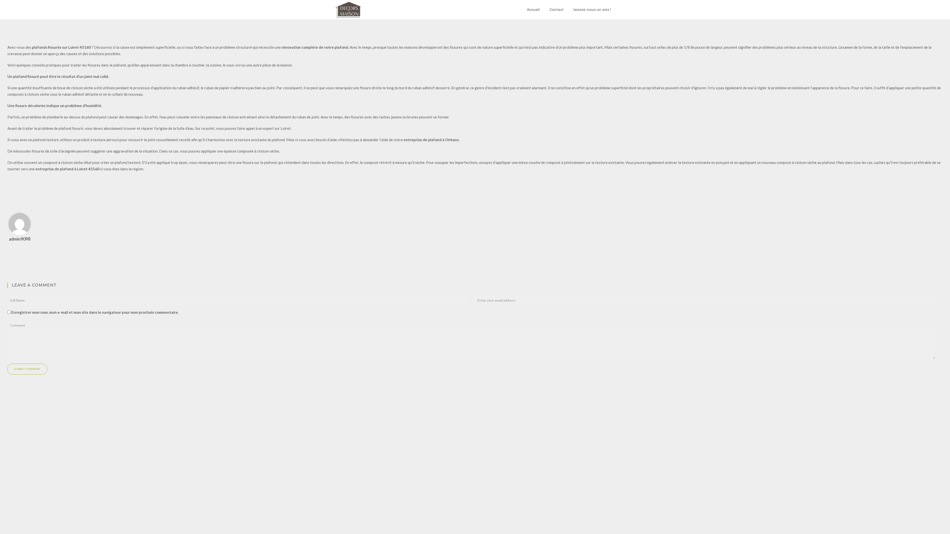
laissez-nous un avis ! (592, 9)
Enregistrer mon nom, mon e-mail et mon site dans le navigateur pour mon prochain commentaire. (95, 312)
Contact (556, 9)
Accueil (533, 9)
